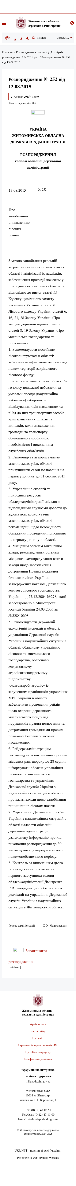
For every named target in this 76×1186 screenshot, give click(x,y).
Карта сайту (38, 1031)
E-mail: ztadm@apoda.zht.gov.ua (38, 1119)
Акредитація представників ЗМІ (38, 1045)
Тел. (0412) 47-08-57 (38, 1110)
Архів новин (38, 1024)
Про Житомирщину (38, 1052)
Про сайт (38, 1038)
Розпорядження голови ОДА (34, 52)
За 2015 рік (31, 57)
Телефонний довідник (38, 1059)
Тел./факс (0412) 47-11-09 (38, 1114)
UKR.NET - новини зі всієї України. (38, 1150)
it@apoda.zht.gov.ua (38, 1081)
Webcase (54, 1158)
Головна (7, 52)
